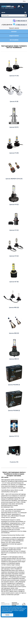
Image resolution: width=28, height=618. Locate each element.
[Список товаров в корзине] (23, 8)
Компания (14, 602)
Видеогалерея (14, 35)
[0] (23, 7)
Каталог (14, 31)
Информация (15, 603)
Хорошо (7, 614)
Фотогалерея (14, 40)
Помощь (14, 605)
